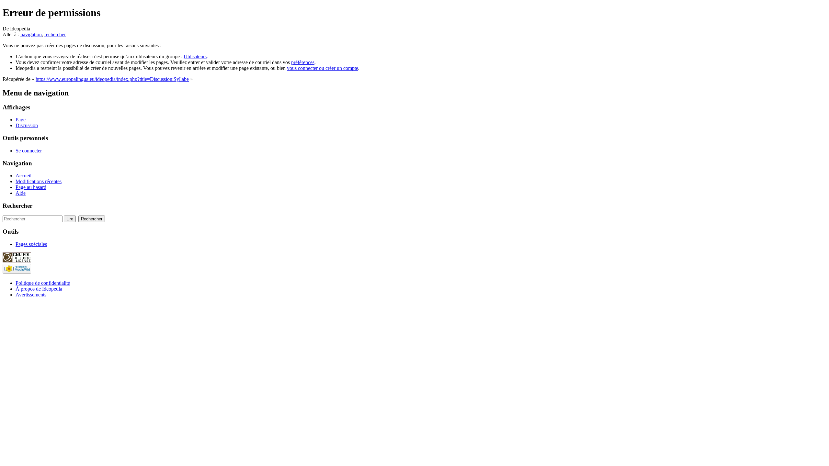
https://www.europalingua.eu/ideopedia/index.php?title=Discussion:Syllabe (112, 79)
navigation (31, 34)
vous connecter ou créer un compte (322, 68)
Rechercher (17, 205)
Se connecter (29, 150)
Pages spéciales (31, 244)
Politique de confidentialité (43, 283)
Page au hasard (31, 187)
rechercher (55, 34)
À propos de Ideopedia (39, 289)
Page (21, 119)
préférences (302, 62)
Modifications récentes (39, 181)
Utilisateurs (195, 56)
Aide (21, 193)
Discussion (27, 125)
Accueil (23, 175)
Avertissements (31, 294)
